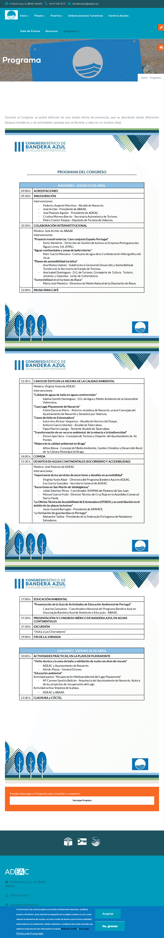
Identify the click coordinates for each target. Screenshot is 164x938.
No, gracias (110, 926)
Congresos (70, 30)
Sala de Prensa (30, 30)
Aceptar (108, 913)
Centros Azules (118, 15)
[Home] (11, 15)
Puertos (56, 15)
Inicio (23, 15)
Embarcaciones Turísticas (86, 15)
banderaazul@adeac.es (24, 905)
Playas (38, 15)
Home (144, 78)
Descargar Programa (82, 800)
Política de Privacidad (29, 933)
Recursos (51, 30)
